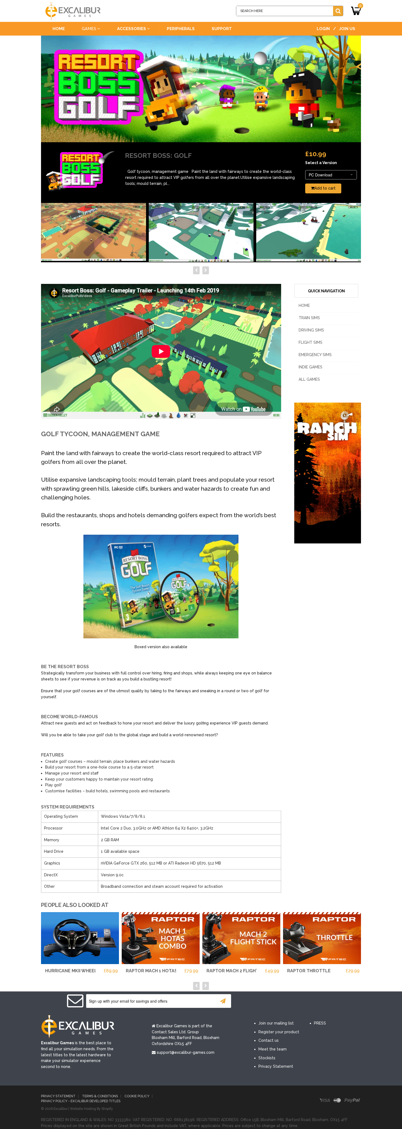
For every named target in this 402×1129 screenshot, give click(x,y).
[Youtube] (293, 1001)
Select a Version (321, 163)
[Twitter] (277, 1001)
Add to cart (325, 188)
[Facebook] (260, 1001)
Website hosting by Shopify (91, 1109)
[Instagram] (309, 1001)
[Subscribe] (222, 1001)
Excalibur (61, 1109)
